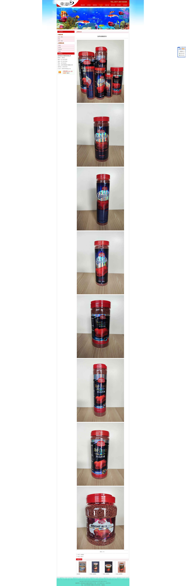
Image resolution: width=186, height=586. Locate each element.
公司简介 (89, 5)
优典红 (59, 51)
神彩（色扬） (60, 40)
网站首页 (83, 5)
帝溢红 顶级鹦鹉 (93, 573)
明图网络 (103, 584)
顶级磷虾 (82, 554)
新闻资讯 (95, 5)
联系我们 (119, 5)
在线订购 (107, 5)
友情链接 (125, 5)
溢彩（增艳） (60, 36)
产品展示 (101, 5)
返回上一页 (102, 551)
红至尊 (59, 47)
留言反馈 (113, 5)
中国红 (59, 45)
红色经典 (60, 49)
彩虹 (59, 38)
